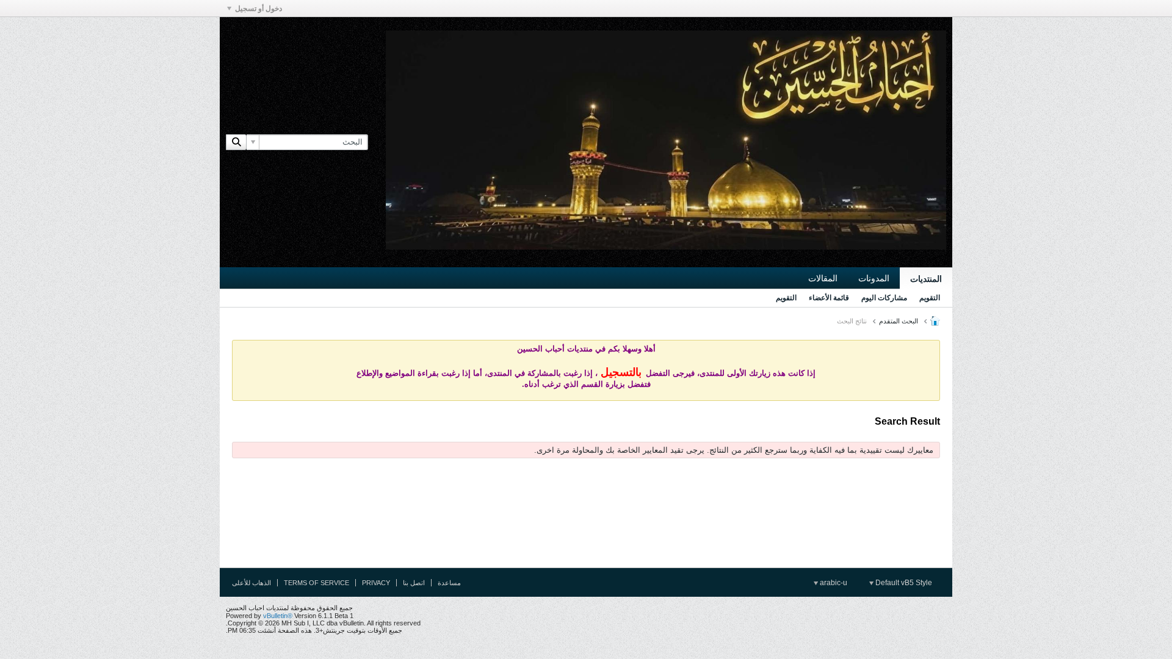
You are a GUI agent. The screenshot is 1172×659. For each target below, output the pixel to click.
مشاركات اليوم (884, 297)
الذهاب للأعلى (251, 582)
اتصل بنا (414, 582)
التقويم (929, 297)
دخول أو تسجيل (258, 8)
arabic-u (832, 582)
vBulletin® (277, 615)
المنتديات (926, 279)
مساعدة (449, 582)
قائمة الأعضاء (829, 297)
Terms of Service (316, 582)
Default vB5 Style (903, 582)
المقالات (822, 278)
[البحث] (236, 142)
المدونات (873, 278)
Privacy (376, 582)
